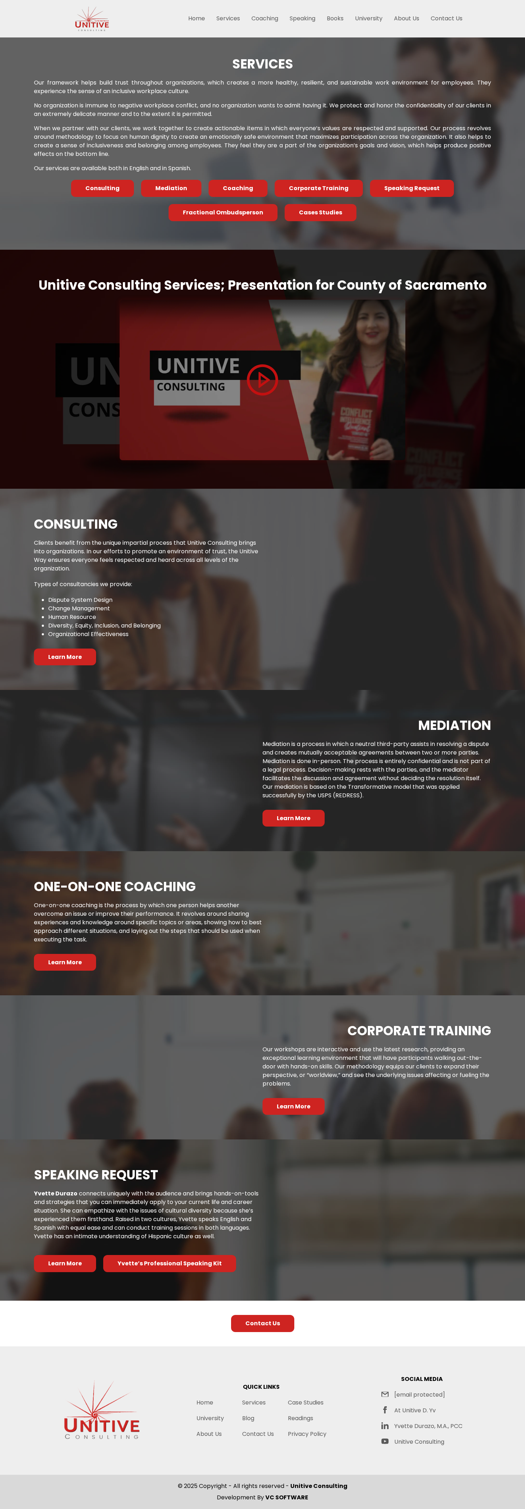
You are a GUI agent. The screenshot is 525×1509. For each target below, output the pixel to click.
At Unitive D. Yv (415, 1410)
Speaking (302, 18)
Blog (248, 1418)
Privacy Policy (307, 1434)
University (368, 18)
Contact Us (446, 18)
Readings (300, 1418)
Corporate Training (319, 188)
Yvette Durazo (56, 1193)
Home (196, 18)
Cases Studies (320, 212)
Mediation (171, 188)
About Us (406, 18)
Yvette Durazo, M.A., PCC (428, 1426)
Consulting (102, 188)
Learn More (65, 657)
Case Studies (306, 1402)
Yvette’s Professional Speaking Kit (170, 1263)
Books (335, 18)
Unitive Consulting (419, 1442)
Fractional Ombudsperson (223, 212)
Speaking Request (412, 188)
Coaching (264, 18)
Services (228, 18)
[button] (262, 380)
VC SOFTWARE (286, 1497)
